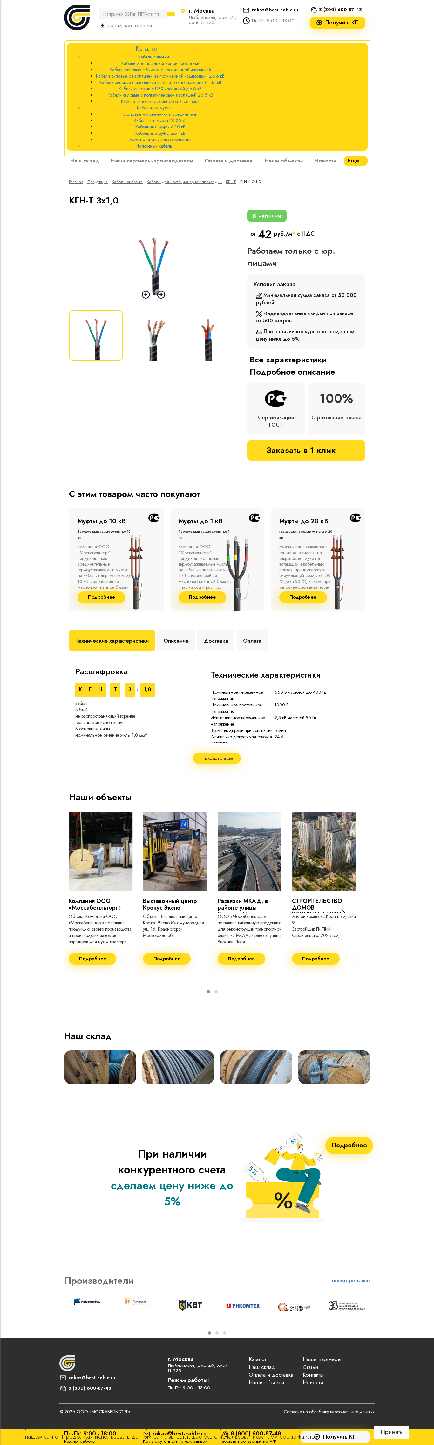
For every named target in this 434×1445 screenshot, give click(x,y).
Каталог (258, 1359)
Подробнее (101, 597)
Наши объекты (284, 160)
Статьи (310, 1367)
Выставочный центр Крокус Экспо (170, 904)
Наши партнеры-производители (152, 160)
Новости (325, 160)
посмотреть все (351, 1280)
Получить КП (342, 23)
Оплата (252, 640)
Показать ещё (217, 758)
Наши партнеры (322, 1359)
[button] (208, 991)
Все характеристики (288, 360)
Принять (392, 1432)
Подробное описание (292, 372)
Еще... (356, 160)
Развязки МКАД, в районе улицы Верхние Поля (243, 908)
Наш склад (84, 160)
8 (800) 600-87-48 (340, 9)
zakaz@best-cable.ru (274, 9)
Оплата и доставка (229, 160)
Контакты (313, 1375)
